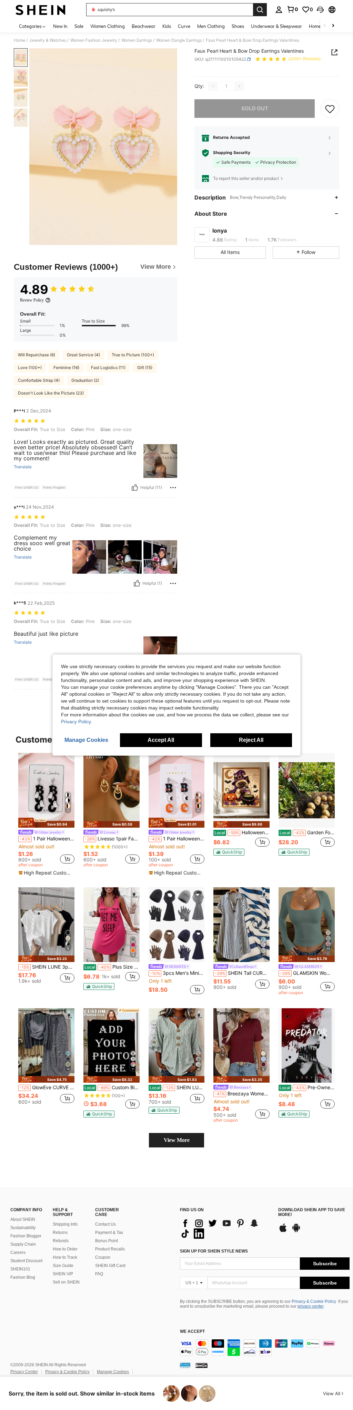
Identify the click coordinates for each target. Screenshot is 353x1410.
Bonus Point (106, 1240)
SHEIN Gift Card (110, 1265)
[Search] (260, 9)
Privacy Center (24, 1371)
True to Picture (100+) (133, 354)
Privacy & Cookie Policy (314, 1301)
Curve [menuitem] (184, 26)
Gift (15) (144, 367)
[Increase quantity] (239, 86)
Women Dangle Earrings (179, 40)
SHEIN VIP (63, 1273)
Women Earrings (136, 40)
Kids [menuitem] (166, 26)
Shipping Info (65, 1224)
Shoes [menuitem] (238, 26)
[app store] (283, 1231)
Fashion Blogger (25, 1236)
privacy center (310, 1306)
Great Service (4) (83, 354)
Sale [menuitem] (78, 26)
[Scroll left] (324, 26)
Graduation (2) (85, 380)
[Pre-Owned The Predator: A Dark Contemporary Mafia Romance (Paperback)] (307, 1045)
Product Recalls (110, 1249)
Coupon (102, 1257)
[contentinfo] (265, 1347)
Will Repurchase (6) (36, 354)
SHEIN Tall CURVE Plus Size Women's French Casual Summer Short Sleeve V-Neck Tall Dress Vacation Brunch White (242, 973)
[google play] (296, 1231)
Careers (18, 1252)
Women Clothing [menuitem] (107, 26)
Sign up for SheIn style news (214, 1251)
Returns (60, 1232)
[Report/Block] (173, 487)
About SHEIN (22, 1219)
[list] (225, 1228)
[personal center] (279, 10)
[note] (46, 823)
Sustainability (23, 1227)
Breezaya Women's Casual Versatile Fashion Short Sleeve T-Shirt (242, 1093)
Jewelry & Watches (47, 40)
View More (177, 1140)
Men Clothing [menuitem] (211, 26)
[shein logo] (40, 9)
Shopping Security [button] (231, 152)
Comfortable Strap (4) (39, 380)
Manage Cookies (113, 1371)
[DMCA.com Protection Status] (201, 1365)
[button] (320, 10)
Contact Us (105, 1224)
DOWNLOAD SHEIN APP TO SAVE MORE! (311, 1212)
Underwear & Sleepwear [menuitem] (276, 26)
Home (19, 40)
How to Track (65, 1257)
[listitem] (46, 814)
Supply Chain (23, 1244)
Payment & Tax (109, 1232)
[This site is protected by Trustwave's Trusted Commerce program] (185, 1365)
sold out (254, 108)
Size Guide (63, 1265)
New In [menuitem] (60, 26)
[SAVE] (330, 108)
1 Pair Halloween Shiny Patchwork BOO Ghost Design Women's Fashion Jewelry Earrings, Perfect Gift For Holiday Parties (47, 838)
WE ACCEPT (192, 1331)
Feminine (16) (66, 367)
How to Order (65, 1249)
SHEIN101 (20, 1269)
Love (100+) (30, 367)
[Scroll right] (333, 26)
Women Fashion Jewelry (93, 40)
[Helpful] (135, 487)
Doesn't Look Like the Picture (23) (51, 393)
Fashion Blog (22, 1277)
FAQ (99, 1273)
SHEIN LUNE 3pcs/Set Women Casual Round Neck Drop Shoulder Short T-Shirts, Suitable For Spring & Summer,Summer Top (47, 967)
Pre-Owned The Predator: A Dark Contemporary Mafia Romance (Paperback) (307, 1087)
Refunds (61, 1240)
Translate (23, 466)
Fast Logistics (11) (108, 367)
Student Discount (26, 1260)
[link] (292, 9)
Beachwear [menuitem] (143, 26)
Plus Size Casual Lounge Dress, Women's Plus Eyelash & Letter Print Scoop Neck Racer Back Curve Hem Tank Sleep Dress (112, 967)
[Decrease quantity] (213, 86)
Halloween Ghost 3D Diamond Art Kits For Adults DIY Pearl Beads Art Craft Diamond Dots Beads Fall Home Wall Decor (242, 832)
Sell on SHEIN (66, 1282)
